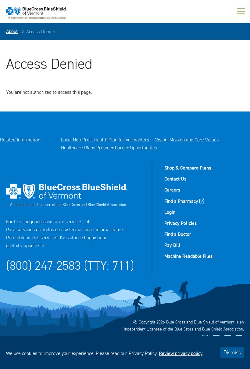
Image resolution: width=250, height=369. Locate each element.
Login (169, 212)
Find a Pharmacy (181, 201)
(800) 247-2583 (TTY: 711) (70, 266)
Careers (172, 190)
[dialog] (125, 352)
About (12, 31)
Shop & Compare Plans (187, 168)
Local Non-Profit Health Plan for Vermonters (105, 140)
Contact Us (175, 179)
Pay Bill (172, 245)
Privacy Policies (180, 223)
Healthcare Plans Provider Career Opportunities (109, 147)
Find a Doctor (177, 234)
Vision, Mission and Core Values (187, 140)
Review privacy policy (180, 353)
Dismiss (232, 352)
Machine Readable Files (188, 256)
